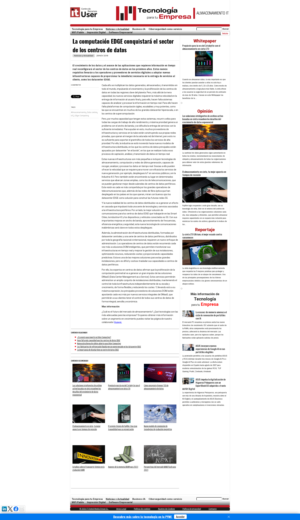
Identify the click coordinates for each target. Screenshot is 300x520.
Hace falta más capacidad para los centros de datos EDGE (98, 340)
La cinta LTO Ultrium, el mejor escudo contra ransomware (202, 236)
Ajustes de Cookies (166, 509)
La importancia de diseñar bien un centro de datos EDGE (98, 349)
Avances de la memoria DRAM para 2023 (123, 466)
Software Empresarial (120, 32)
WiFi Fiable (78, 32)
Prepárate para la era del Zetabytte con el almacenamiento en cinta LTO (201, 47)
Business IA (138, 29)
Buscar (225, 29)
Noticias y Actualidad (117, 29)
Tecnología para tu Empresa (87, 29)
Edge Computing (82, 116)
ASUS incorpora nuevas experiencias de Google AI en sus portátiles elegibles (210, 349)
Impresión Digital (96, 32)
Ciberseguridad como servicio (165, 29)
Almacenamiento (78, 112)
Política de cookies (142, 509)
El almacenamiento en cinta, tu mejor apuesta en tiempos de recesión (204, 173)
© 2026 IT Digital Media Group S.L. (94, 509)
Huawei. (118, 322)
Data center (92, 112)
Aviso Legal (121, 509)
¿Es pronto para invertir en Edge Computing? (94, 337)
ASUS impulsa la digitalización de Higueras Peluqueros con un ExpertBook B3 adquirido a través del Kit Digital (204, 384)
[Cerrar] (229, 517)
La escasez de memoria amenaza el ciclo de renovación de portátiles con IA (211, 315)
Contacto (213, 509)
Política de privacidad (191, 509)
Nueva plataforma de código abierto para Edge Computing (99, 343)
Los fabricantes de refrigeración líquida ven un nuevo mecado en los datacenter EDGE (109, 346)
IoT (72, 116)
